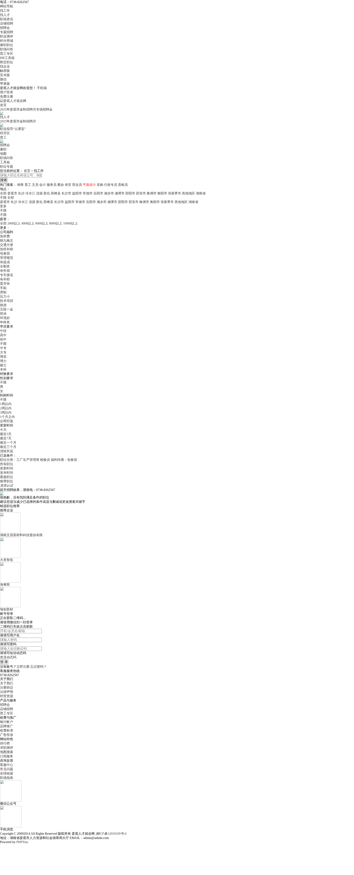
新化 (46, 193)
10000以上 (70, 223)
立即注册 (23, 666)
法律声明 (6, 691)
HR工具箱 (7, 58)
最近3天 (5, 434)
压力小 (5, 296)
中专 (3, 348)
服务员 (52, 184)
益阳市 (77, 193)
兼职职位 (6, 45)
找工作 (5, 10)
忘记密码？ (38, 666)
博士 (3, 361)
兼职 (3, 149)
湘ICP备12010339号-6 (110, 833)
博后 (3, 356)
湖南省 (201, 193)
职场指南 (6, 777)
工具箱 (5, 162)
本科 (3, 369)
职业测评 (6, 36)
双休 (3, 313)
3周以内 (5, 412)
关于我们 (6, 683)
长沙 (21, 193)
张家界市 (174, 193)
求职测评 (6, 747)
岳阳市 (98, 193)
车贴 (3, 288)
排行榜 (5, 743)
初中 (3, 339)
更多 (3, 206)
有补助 (5, 279)
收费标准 (6, 730)
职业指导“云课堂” (13, 129)
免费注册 (6, 96)
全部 (3, 193)
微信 (3, 79)
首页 (3, 105)
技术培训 (6, 300)
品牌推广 (6, 726)
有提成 (5, 262)
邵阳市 (130, 193)
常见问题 (6, 769)
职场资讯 (6, 19)
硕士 (3, 365)
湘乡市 (109, 193)
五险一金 (6, 309)
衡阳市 (162, 193)
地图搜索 (6, 752)
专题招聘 (6, 32)
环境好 (5, 318)
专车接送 (6, 275)
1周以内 (5, 404)
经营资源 (6, 696)
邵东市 (141, 193)
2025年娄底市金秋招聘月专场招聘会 (26, 109)
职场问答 (6, 49)
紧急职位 (6, 477)
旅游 (3, 305)
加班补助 (6, 249)
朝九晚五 (6, 240)
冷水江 (30, 193)
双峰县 (56, 193)
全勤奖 (5, 266)
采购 (100, 184)
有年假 (5, 270)
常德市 (88, 193)
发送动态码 (8, 657)
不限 (3, 210)
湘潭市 (120, 193)
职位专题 (6, 166)
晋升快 (5, 283)
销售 (20, 184)
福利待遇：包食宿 (64, 459)
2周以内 (5, 408)
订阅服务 (6, 756)
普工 (3, 137)
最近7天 (5, 438)
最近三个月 (8, 447)
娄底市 (12, 193)
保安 (68, 184)
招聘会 (5, 27)
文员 (35, 184)
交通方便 (6, 245)
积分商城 (6, 40)
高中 (3, 335)
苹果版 (5, 83)
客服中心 (6, 765)
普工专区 (6, 53)
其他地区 (188, 193)
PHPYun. (22, 842)
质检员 (123, 184)
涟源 (39, 193)
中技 (3, 331)
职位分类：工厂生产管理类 (19, 459)
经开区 (5, 133)
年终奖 (5, 322)
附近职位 (6, 62)
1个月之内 (7, 416)
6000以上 (41, 223)
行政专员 (110, 184)
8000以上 (55, 223)
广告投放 (6, 734)
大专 (3, 352)
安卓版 (5, 75)
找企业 (5, 66)
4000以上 (27, 223)
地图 (3, 153)
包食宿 (5, 253)
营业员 (77, 184)
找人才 (5, 15)
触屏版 (5, 70)
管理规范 (6, 257)
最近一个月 (8, 442)
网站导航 (6, 6)
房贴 (3, 292)
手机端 (42, 88)
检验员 (45, 459)
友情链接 (6, 773)
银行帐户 (6, 722)
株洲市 (152, 193)
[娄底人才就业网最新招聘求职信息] (13, 100)
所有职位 (6, 464)
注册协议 (6, 687)
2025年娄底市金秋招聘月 (18, 121)
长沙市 (66, 193)
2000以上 (13, 223)
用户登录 (6, 92)
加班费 (5, 236)
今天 (3, 429)
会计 (42, 184)
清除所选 (6, 451)
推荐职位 (6, 481)
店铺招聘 (6, 23)
